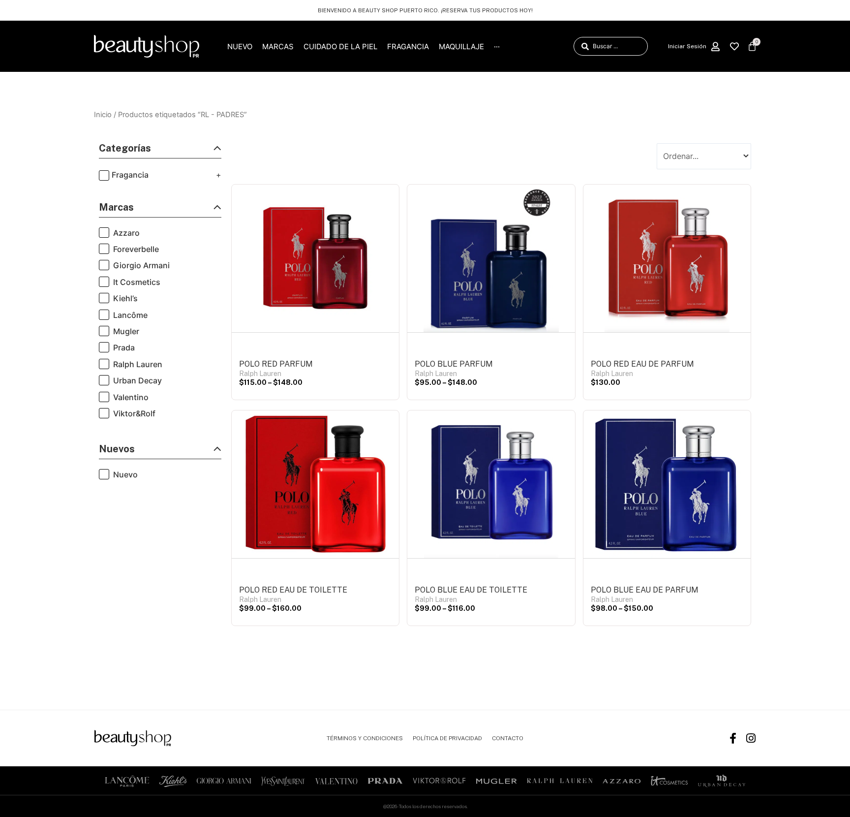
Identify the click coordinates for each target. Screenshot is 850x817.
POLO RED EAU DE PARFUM (642, 364)
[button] (160, 150)
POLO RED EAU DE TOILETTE (293, 590)
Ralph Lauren (260, 373)
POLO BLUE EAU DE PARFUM (644, 590)
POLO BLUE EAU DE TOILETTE (471, 590)
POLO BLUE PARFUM (454, 364)
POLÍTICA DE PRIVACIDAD (447, 738)
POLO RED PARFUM (276, 364)
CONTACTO (507, 738)
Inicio (103, 114)
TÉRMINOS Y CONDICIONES (365, 738)
